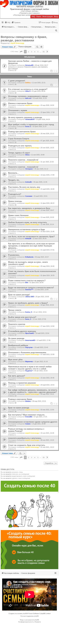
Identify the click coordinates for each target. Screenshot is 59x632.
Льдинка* (29, 371)
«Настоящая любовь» (30, 11)
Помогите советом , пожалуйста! (23, 160)
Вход (56, 17)
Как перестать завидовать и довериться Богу (29, 208)
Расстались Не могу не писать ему (24, 187)
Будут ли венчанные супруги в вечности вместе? (31, 288)
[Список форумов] (29, 3)
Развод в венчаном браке (20, 399)
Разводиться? (14, 194)
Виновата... (13, 173)
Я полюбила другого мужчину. (22, 331)
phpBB (24, 613)
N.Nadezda (29, 257)
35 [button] (44, 51)
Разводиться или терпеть (20, 146)
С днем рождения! (16, 81)
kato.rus (28, 98)
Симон (28, 424)
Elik (26, 282)
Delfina (28, 82)
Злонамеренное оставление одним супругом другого (32, 422)
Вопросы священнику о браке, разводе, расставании (24, 38)
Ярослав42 (29, 333)
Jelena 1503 (29, 296)
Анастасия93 (30, 340)
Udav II (27, 91)
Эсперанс (29, 169)
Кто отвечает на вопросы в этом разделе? (27, 89)
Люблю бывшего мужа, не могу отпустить (27, 222)
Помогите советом (16, 324)
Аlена (27, 155)
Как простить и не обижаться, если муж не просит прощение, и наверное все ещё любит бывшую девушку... (31, 246)
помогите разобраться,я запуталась (24, 438)
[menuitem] (7, 22)
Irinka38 (28, 238)
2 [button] (28, 51)
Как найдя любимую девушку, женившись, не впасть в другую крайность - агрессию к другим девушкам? (32, 391)
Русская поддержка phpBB (29, 616)
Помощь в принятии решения (22, 383)
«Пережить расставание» (29, 13)
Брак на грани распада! (19, 295)
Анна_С (28, 319)
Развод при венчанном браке (22, 131)
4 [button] (34, 51)
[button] (21, 51)
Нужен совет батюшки (18, 215)
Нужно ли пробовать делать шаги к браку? (28, 303)
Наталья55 (29, 65)
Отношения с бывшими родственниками (27, 352)
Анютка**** (29, 289)
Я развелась (13, 255)
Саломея (28, 196)
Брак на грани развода (18, 408)
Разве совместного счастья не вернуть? (27, 280)
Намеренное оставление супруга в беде (26, 229)
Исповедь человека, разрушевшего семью (28, 96)
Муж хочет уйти (15, 359)
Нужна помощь (15, 201)
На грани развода (16, 338)
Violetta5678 (29, 119)
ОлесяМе (28, 417)
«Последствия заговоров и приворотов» (29, 15)
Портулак (29, 347)
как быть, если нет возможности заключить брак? (31, 236)
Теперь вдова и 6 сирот (19, 153)
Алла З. (28, 126)
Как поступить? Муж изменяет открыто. (26, 415)
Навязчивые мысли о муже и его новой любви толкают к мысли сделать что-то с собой (30, 368)
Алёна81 (28, 182)
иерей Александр (17, 43)
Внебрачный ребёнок (18, 345)
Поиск (38, 17)
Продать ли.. (14, 180)
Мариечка (29, 361)
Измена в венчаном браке (20, 103)
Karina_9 (28, 312)
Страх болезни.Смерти (18, 139)
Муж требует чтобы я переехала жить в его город (31, 124)
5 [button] (37, 51)
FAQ (33, 17)
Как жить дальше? (16, 376)
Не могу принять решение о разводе (25, 117)
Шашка (28, 401)
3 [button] (31, 51)
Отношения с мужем (17, 110)
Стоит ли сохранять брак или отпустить (26, 445)
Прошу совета (14, 310)
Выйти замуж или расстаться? (22, 317)
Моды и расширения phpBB (29, 620)
